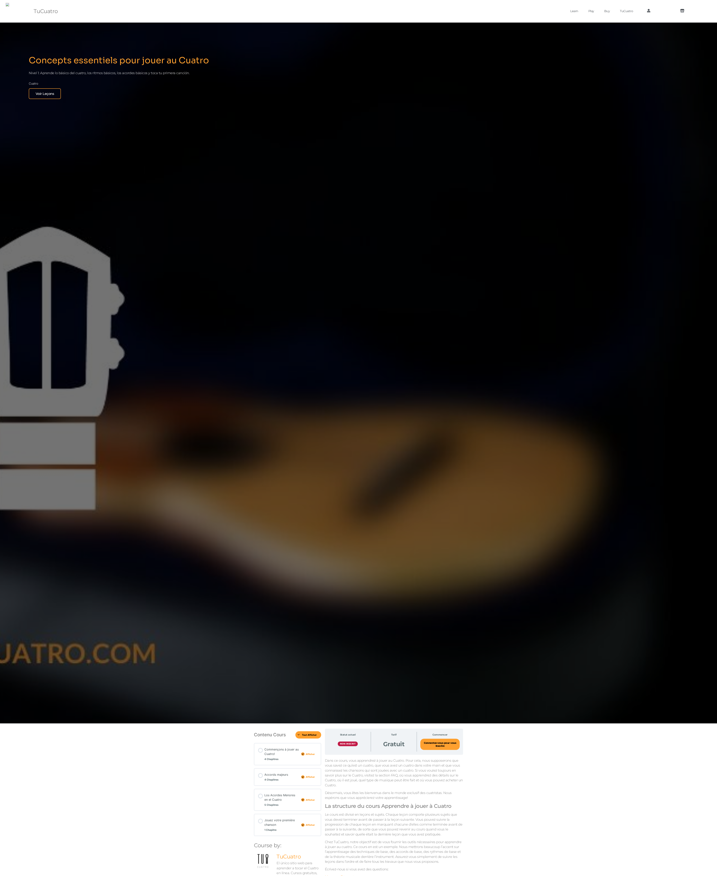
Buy (607, 11)
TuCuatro (46, 11)
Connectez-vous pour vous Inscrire (440, 744)
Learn (574, 11)
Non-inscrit (348, 743)
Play (591, 11)
